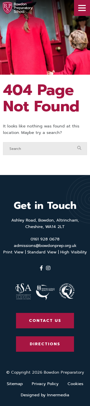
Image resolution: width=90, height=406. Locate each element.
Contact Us (45, 321)
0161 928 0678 (45, 239)
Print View (13, 252)
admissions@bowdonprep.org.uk (45, 246)
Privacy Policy (45, 384)
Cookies (75, 384)
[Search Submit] (79, 148)
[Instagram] (48, 268)
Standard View (41, 252)
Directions (45, 344)
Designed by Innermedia (45, 395)
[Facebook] (41, 268)
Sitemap (15, 384)
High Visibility (73, 252)
